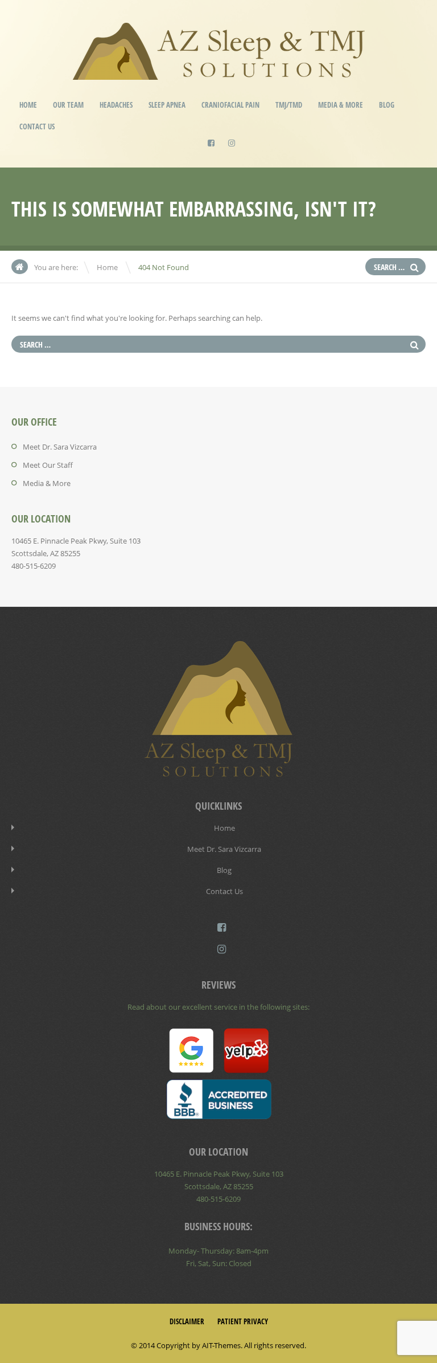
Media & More (340, 105)
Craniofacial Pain (230, 105)
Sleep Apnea (167, 105)
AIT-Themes (221, 1345)
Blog (386, 105)
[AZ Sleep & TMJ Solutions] (219, 72)
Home (28, 105)
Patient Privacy (242, 1321)
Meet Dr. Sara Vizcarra (60, 447)
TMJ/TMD (288, 105)
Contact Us (37, 126)
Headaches (116, 105)
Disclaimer (187, 1321)
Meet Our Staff (48, 465)
